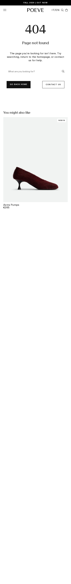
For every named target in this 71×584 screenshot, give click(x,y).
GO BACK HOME (18, 84)
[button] (4, 10)
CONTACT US (53, 85)
